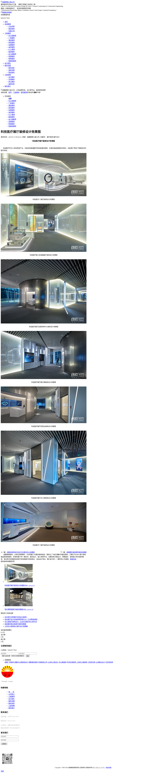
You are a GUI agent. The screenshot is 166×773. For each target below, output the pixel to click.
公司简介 (11, 694)
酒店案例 (11, 40)
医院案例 (11, 52)
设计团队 (8, 63)
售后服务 (11, 72)
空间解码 (11, 79)
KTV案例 (11, 49)
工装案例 (8, 33)
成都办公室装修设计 (21, 662)
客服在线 (73, 559)
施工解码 (11, 81)
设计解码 (11, 77)
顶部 (2, 771)
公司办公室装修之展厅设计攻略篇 (16, 626)
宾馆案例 (11, 56)
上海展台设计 (100, 662)
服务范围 (8, 65)
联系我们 (8, 86)
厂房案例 (11, 38)
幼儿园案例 (12, 54)
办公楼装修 (62, 662)
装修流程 (11, 70)
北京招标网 (109, 662)
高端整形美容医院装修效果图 (76, 552)
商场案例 (11, 42)
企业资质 (11, 26)
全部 (10, 98)
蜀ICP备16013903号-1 (99, 767)
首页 (6, 22)
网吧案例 (11, 58)
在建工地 (11, 31)
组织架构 (11, 29)
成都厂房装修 (9, 662)
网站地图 (108, 767)
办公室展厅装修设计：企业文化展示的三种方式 (21, 621)
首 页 (11, 692)
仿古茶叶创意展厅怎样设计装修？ (16, 617)
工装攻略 (8, 75)
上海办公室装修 (81, 662)
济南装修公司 (42, 662)
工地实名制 (91, 662)
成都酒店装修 (33, 662)
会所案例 (11, 47)
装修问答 (11, 84)
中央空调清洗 (71, 662)
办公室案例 (12, 35)
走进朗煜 (8, 24)
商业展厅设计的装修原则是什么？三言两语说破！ (21, 619)
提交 (28, 656)
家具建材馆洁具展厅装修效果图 (15, 624)
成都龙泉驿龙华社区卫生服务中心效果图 (21, 552)
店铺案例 (11, 45)
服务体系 (11, 68)
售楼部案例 (12, 61)
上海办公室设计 (53, 662)
